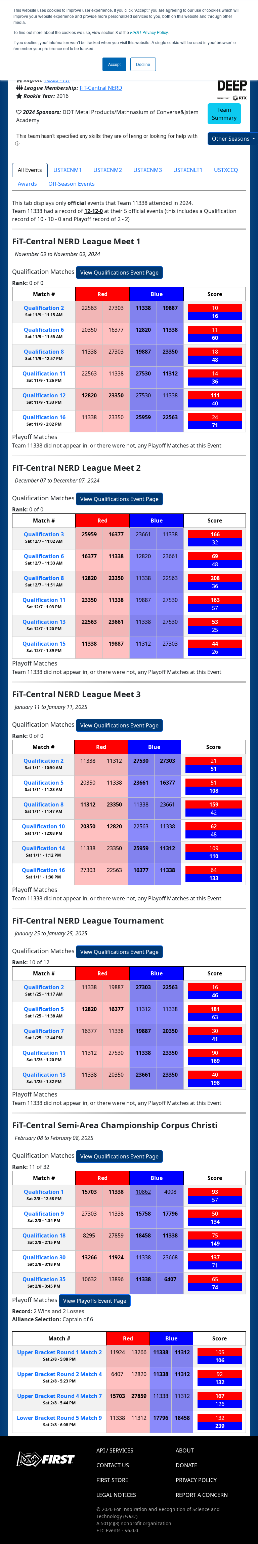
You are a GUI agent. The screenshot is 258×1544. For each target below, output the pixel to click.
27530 (143, 373)
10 (43, 826)
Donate (186, 1465)
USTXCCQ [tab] (226, 170)
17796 (170, 1213)
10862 (143, 1191)
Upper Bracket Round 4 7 (59, 1396)
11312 (170, 373)
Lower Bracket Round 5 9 (59, 1418)
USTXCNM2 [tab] (107, 170)
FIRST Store (112, 1480)
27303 (116, 308)
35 (44, 1279)
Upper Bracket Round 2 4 (59, 1374)
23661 (143, 534)
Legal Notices (116, 1495)
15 (44, 643)
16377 (116, 329)
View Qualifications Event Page (119, 272)
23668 (170, 1257)
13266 (89, 1257)
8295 (89, 1235)
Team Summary (224, 113)
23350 (170, 351)
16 (44, 417)
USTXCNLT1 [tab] (188, 170)
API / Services (114, 1450)
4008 (170, 1191)
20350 (89, 329)
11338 (143, 308)
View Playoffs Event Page (94, 1300)
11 (44, 373)
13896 (116, 1279)
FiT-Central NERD (101, 88)
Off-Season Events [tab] (71, 183)
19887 (170, 308)
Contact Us (112, 1465)
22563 (89, 308)
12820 (143, 329)
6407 (170, 1279)
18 (44, 1235)
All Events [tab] (30, 170)
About (185, 1450)
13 (44, 621)
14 (43, 848)
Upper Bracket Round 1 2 (59, 1352)
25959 (143, 417)
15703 (89, 1191)
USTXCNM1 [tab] (67, 170)
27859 (116, 1235)
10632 (89, 1279)
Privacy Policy (149, 32)
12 (44, 395)
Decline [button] (143, 64)
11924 (116, 1257)
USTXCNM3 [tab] (147, 170)
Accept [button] (114, 64)
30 (44, 1257)
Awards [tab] (27, 183)
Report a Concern (202, 1495)
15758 (143, 1213)
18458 (143, 1235)
